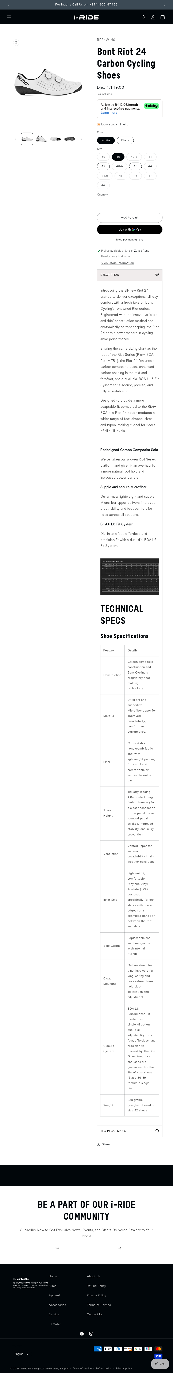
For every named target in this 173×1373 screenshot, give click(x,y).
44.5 (106, 177)
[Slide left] (15, 139)
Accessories (57, 1305)
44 (152, 167)
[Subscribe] (119, 1248)
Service (54, 1314)
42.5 (121, 167)
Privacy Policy (96, 1295)
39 (105, 158)
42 (103, 166)
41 (152, 158)
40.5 (136, 158)
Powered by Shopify (57, 1369)
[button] (9, 17)
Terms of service (82, 1368)
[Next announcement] (164, 4)
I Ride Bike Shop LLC (33, 1369)
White (105, 140)
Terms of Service (99, 1305)
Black (125, 140)
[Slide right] (81, 139)
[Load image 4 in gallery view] (70, 139)
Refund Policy (96, 1286)
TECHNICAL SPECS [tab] (113, 1131)
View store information (117, 263)
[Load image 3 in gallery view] (55, 139)
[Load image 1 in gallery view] (27, 139)
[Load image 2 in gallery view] (41, 139)
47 (152, 177)
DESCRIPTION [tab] (109, 275)
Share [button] (106, 1144)
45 (123, 177)
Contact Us (95, 1314)
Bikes (53, 1286)
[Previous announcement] (8, 4)
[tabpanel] (129, 703)
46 (138, 177)
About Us (93, 1276)
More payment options (129, 239)
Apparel (54, 1295)
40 (118, 156)
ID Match (55, 1324)
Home (53, 1276)
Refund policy (104, 1368)
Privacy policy (124, 1368)
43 (135, 166)
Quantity (102, 194)
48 (105, 186)
